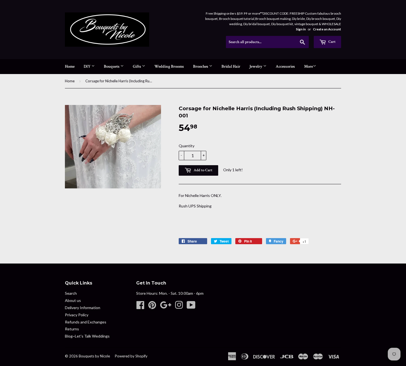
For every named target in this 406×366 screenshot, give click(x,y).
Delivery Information (82, 307)
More (308, 66)
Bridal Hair (231, 66)
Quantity (186, 145)
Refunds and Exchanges (85, 322)
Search (71, 293)
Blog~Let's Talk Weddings (87, 336)
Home (70, 66)
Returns (72, 328)
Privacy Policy (76, 314)
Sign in (301, 29)
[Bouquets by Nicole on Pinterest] (152, 306)
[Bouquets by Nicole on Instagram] (179, 306)
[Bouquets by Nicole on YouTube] (191, 306)
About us (73, 300)
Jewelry (256, 66)
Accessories (285, 66)
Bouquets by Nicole (94, 356)
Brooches (201, 66)
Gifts (137, 66)
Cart (332, 41)
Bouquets (112, 66)
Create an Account (327, 29)
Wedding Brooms (169, 66)
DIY (87, 66)
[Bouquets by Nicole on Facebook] (140, 306)
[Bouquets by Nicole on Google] (165, 306)
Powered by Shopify (131, 356)
